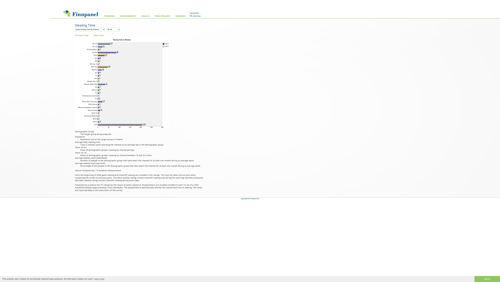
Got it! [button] (487, 279)
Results (145, 16)
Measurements (128, 16)
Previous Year (82, 35)
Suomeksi (194, 13)
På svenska (194, 15)
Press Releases (162, 16)
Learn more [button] (99, 279)
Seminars (180, 16)
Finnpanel (109, 16)
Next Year (99, 35)
